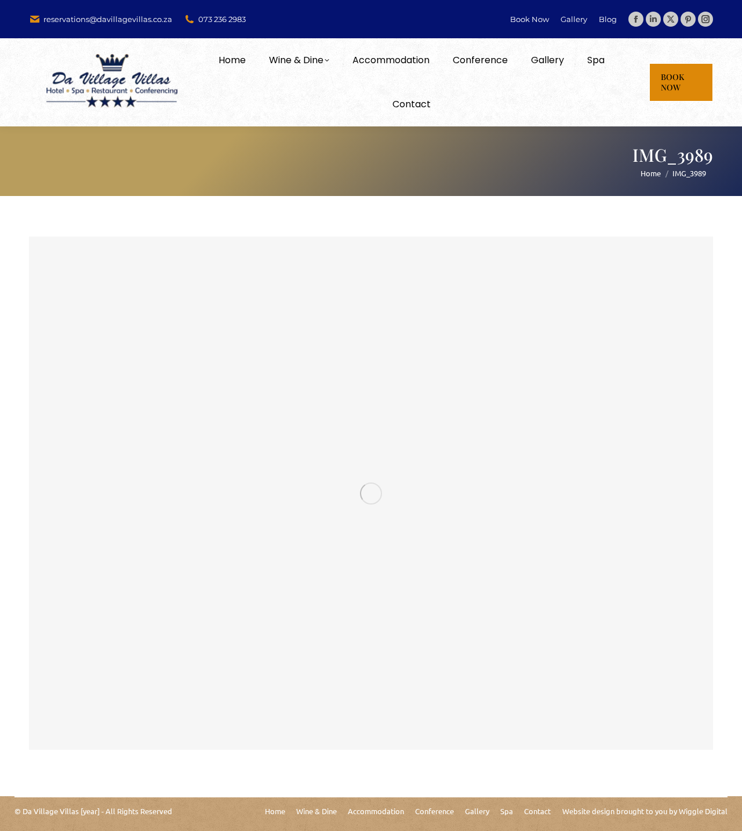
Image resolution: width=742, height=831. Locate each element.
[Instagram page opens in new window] (705, 19)
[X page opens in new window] (670, 19)
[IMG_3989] (371, 493)
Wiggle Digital (703, 811)
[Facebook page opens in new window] (635, 19)
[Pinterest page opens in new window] (688, 19)
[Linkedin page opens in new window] (653, 19)
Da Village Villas (51, 811)
